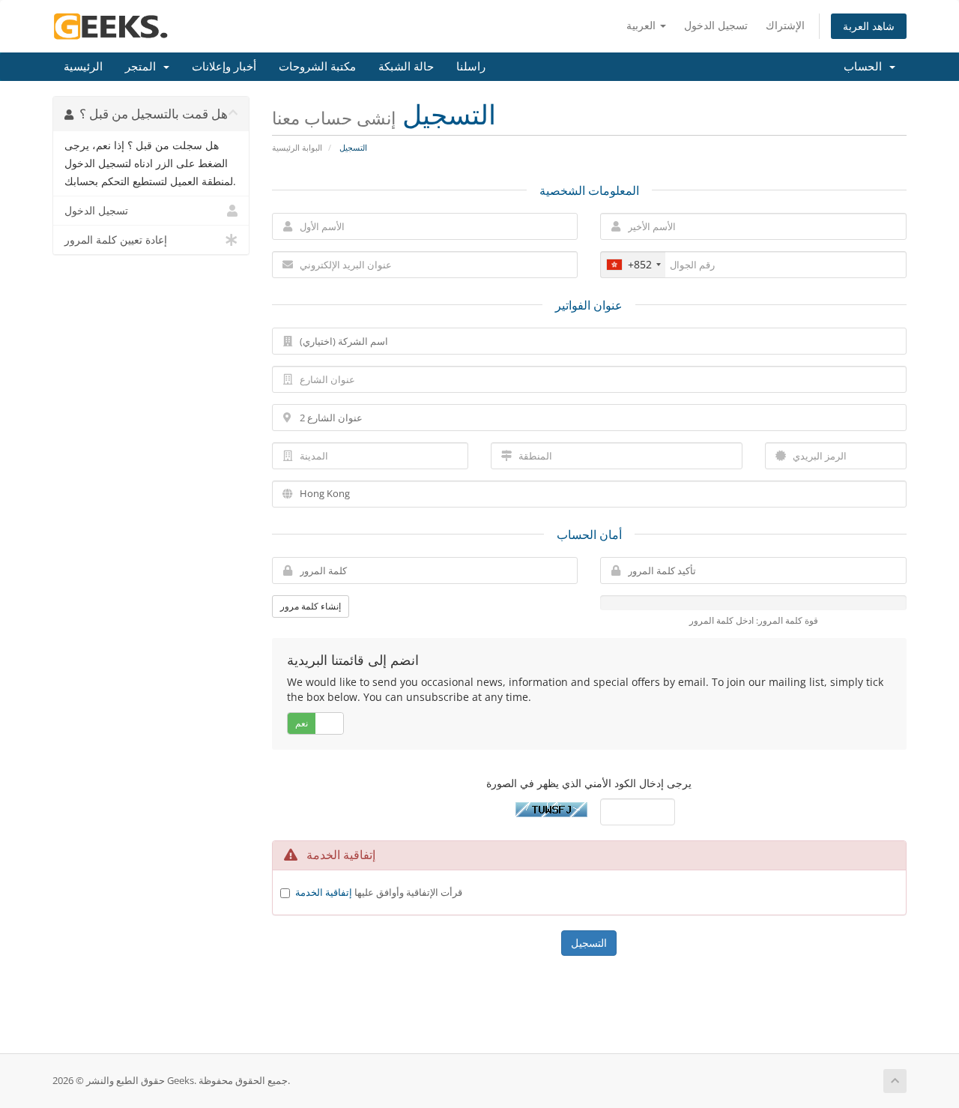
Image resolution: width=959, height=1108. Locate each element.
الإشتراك (785, 25)
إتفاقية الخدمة (323, 892)
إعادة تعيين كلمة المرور (115, 240)
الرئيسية (83, 66)
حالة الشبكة (406, 66)
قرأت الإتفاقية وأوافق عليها (378, 892)
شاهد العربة (869, 26)
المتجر (143, 66)
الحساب (866, 66)
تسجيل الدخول (716, 25)
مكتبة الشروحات (317, 66)
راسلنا (470, 66)
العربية (642, 25)
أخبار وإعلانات (224, 66)
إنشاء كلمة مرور (310, 606)
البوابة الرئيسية (297, 147)
